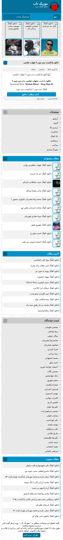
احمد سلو (54, 362)
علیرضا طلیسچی (50, 438)
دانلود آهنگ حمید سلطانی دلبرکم (37, 182)
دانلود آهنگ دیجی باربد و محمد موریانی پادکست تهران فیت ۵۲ (32, 476)
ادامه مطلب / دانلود (30, 94)
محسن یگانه (52, 371)
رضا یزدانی (53, 353)
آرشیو (55, 118)
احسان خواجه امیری (49, 367)
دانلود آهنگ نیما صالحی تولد (47, 299)
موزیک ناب (25, 523)
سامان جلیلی (52, 415)
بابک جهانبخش (51, 376)
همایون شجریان (51, 345)
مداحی (55, 145)
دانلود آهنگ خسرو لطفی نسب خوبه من (42, 471)
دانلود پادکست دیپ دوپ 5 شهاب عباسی (41, 62)
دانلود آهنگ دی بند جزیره (41, 173)
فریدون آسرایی (51, 389)
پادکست (41, 69)
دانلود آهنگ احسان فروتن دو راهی (37, 242)
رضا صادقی (53, 331)
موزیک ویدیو (52, 149)
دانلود (48, 81)
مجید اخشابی (52, 446)
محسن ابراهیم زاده (49, 411)
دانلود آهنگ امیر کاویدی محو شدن (44, 293)
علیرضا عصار (52, 407)
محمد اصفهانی (51, 358)
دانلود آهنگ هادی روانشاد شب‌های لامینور (41, 493)
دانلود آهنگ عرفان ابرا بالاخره (46, 288)
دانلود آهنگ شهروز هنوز (41, 225)
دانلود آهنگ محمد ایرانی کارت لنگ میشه (41, 482)
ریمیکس (54, 140)
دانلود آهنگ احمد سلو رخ (41, 233)
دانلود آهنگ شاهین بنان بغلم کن (45, 516)
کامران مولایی (52, 398)
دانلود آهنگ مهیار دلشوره (48, 277)
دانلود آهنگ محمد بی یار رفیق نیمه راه (42, 305)
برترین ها (54, 127)
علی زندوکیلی (52, 429)
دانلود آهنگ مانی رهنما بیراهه (39, 190)
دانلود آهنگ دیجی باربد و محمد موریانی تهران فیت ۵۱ (36, 510)
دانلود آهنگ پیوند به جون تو (47, 271)
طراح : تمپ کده (31, 535)
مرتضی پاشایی (51, 451)
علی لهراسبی (52, 420)
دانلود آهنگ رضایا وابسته (48, 310)
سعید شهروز (52, 380)
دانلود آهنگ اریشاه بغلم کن (47, 505)
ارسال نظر (40, 99)
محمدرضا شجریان (50, 340)
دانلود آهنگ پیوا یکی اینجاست (46, 260)
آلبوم (56, 123)
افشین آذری (52, 402)
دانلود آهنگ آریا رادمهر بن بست (45, 488)
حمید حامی (53, 442)
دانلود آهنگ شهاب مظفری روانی (37, 165)
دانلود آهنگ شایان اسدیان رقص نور (36, 208)
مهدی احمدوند (52, 393)
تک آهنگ (54, 136)
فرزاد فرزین (52, 349)
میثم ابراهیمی (52, 384)
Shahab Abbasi (32, 84)
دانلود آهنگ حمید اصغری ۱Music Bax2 (42, 282)
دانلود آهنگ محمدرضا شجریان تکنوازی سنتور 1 (31, 199)
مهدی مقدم (53, 424)
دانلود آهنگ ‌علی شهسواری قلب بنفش (42, 465)
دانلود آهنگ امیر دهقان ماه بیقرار (44, 265)
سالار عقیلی (52, 336)
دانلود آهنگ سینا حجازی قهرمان (38, 216)
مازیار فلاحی (52, 433)
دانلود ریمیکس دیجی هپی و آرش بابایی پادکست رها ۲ (36, 499)
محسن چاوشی (51, 327)
